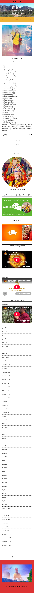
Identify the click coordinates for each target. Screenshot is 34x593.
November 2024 (6, 515)
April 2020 (4, 328)
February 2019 (6, 375)
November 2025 (6, 519)
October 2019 (5, 523)
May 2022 (4, 493)
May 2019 (4, 482)
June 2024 (4, 449)
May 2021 (4, 490)
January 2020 (5, 401)
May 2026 (4, 504)
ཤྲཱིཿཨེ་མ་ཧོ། (5, 134)
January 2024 (5, 409)
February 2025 (6, 394)
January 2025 (5, 412)
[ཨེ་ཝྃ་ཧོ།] (17, 10)
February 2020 (6, 379)
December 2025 (6, 372)
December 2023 (6, 364)
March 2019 (5, 460)
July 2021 (4, 423)
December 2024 (6, 368)
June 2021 (4, 442)
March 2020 (5, 464)
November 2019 (17, 58)
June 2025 (4, 453)
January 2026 (5, 416)
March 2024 (5, 471)
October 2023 (5, 527)
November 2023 (6, 512)
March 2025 (5, 475)
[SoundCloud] (17, 232)
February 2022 (6, 387)
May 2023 (4, 497)
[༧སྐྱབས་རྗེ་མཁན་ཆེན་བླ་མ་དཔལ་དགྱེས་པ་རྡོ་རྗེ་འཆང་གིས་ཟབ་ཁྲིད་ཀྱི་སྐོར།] (17, 207)
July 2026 (4, 434)
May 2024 (4, 501)
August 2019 (5, 346)
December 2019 (6, 361)
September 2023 (6, 538)
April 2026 (4, 342)
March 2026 (5, 479)
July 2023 (4, 427)
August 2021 (5, 350)
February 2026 (6, 398)
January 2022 (5, 405)
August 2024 (5, 357)
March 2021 (5, 468)
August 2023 (5, 353)
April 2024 (4, 339)
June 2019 (4, 438)
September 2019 (6, 534)
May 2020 (4, 486)
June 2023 (4, 445)
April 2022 (4, 335)
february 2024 (5, 390)
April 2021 (4, 331)
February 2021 (6, 383)
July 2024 (4, 431)
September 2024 (6, 541)
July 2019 (4, 420)
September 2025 (6, 545)
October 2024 (5, 530)
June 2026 (4, 457)
